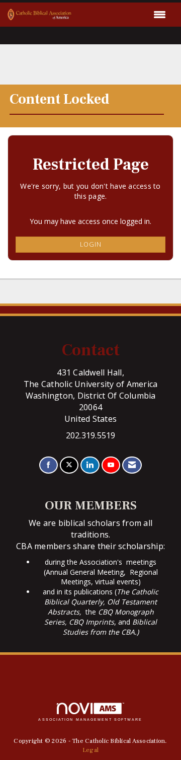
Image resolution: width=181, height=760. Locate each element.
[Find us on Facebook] (48, 465)
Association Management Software (90, 719)
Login (91, 244)
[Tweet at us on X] (69, 465)
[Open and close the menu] (121, 14)
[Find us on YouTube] (111, 465)
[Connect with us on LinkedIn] (89, 465)
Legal (90, 750)
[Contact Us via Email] (132, 465)
